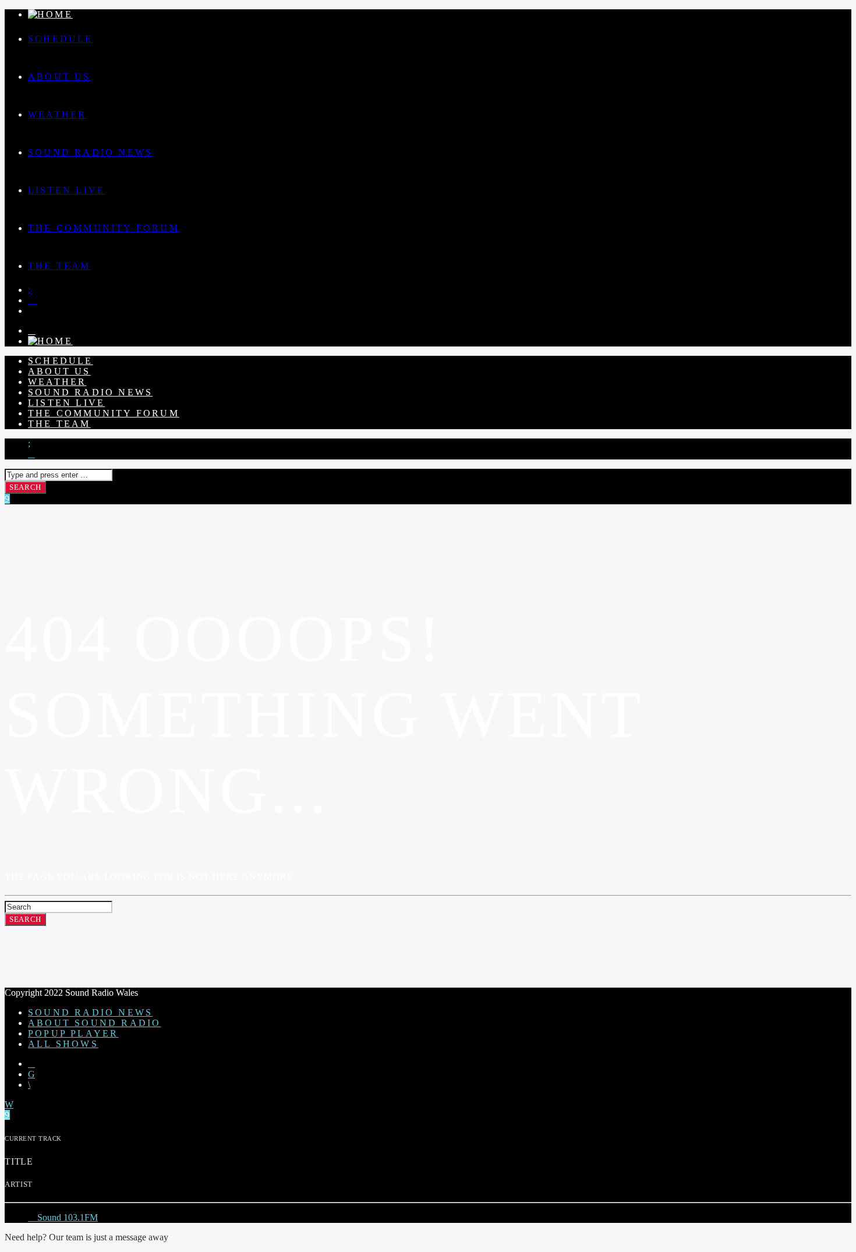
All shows (63, 1044)
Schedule (60, 39)
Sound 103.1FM (66, 1217)
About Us (59, 77)
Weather (57, 114)
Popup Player (73, 1033)
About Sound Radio (94, 1023)
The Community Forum (103, 228)
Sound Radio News (90, 152)
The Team (59, 266)
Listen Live (66, 190)
